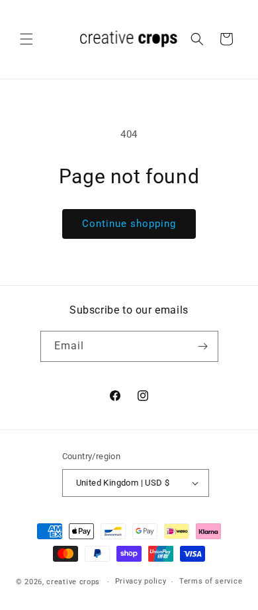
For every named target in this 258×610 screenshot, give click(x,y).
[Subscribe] (203, 346)
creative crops (73, 582)
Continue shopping (129, 224)
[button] (26, 39)
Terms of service (210, 581)
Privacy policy (141, 581)
